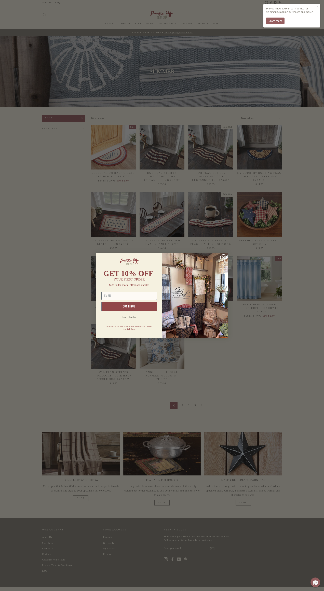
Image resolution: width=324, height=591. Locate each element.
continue (129, 306)
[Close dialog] (223, 258)
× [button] (317, 7)
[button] (315, 582)
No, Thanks (129, 317)
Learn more (275, 20)
